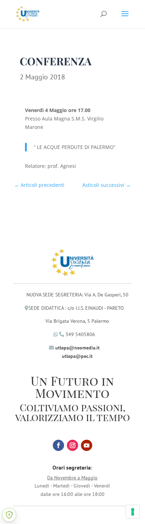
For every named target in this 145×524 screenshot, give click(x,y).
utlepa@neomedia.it (77, 348)
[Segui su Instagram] (72, 445)
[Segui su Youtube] (86, 445)
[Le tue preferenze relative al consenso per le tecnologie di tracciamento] (132, 511)
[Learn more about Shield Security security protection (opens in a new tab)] (9, 515)
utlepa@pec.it (77, 356)
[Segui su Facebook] (58, 445)
